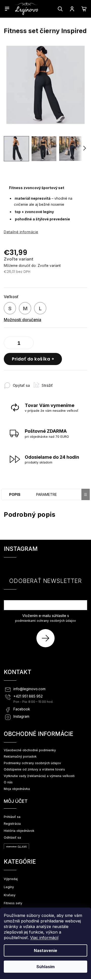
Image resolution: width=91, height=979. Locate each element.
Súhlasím (45, 966)
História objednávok (19, 831)
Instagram (21, 716)
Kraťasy (9, 895)
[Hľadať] (60, 9)
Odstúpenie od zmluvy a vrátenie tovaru (34, 769)
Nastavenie (45, 950)
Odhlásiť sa (12, 837)
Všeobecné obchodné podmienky (30, 750)
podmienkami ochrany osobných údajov (45, 621)
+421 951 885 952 (28, 696)
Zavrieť (65, 382)
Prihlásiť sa (47, 638)
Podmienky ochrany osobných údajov (32, 763)
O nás (8, 782)
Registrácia (12, 824)
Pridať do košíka (31, 359)
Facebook (21, 709)
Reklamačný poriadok (20, 756)
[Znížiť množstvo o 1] (9, 344)
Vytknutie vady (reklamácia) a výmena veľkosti (39, 776)
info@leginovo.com (29, 689)
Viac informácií (44, 937)
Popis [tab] (14, 494)
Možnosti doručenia (22, 319)
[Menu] (7, 9)
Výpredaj (11, 879)
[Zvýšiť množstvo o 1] (28, 344)
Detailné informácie (21, 232)
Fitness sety (13, 903)
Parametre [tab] (46, 494)
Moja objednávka (17, 789)
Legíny (9, 887)
